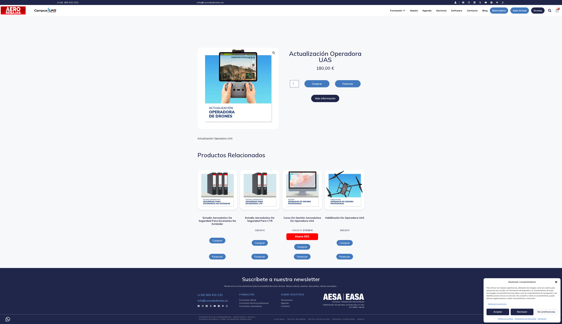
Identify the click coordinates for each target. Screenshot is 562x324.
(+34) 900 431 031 (67, 2)
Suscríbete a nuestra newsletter (281, 279)
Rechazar (522, 311)
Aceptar (498, 311)
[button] (556, 282)
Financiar (347, 83)
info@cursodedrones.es (210, 2)
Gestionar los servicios (497, 304)
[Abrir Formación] (404, 10)
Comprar (317, 83)
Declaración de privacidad (525, 319)
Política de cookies (505, 319)
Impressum (542, 319)
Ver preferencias (546, 311)
